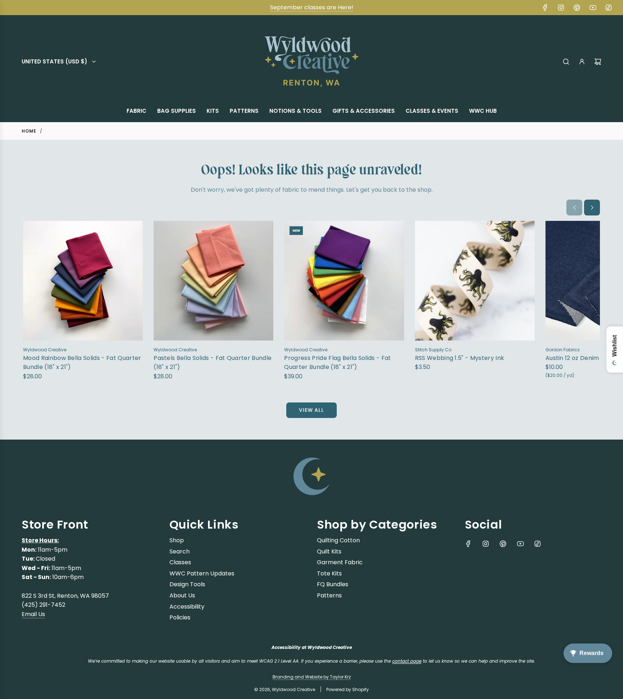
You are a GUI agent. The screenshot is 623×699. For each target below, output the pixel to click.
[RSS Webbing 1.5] (475, 280)
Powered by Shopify (347, 689)
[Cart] (598, 62)
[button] (574, 207)
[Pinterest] (577, 7)
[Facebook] (545, 7)
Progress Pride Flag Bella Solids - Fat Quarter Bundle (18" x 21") (337, 362)
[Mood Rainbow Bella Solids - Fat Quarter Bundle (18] (83, 280)
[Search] (566, 62)
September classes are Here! (311, 7)
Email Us (33, 614)
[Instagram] (561, 7)
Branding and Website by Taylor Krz (312, 677)
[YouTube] (593, 7)
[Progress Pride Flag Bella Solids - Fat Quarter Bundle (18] (344, 280)
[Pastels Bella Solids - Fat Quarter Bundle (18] (213, 280)
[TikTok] (609, 7)
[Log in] (582, 62)
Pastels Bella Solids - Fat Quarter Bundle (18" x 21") (212, 362)
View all (311, 410)
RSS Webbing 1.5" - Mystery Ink (459, 358)
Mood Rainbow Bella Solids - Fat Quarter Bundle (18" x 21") (82, 362)
